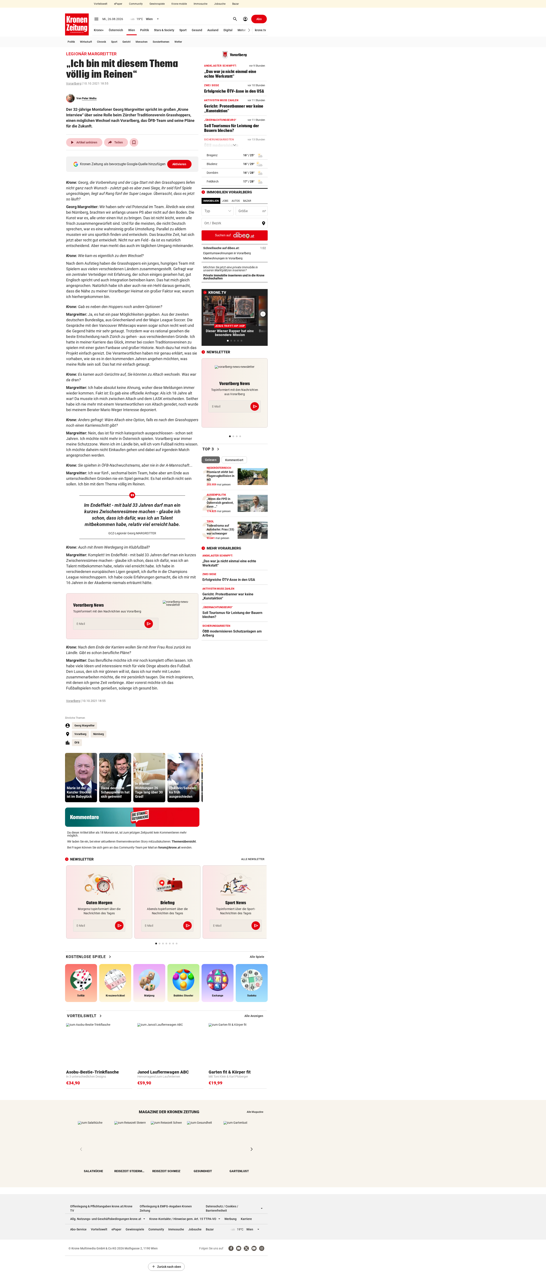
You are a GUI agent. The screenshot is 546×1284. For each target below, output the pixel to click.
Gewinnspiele (157, 3)
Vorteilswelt (100, 3)
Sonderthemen (161, 41)
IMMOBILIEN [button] (211, 200)
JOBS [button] (225, 200)
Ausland (212, 30)
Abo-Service (78, 1229)
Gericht (126, 41)
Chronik (101, 41)
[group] (81, 777)
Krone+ (99, 30)
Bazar (235, 3)
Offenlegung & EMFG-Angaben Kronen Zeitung (166, 1208)
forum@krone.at (169, 847)
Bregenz (212, 155)
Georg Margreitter (84, 725)
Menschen (142, 41)
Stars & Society (164, 30)
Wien (131, 30)
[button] (249, 30)
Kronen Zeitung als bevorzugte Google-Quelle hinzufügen (133, 164)
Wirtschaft (86, 41)
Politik (144, 30)
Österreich (116, 30)
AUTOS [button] (236, 200)
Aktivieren (179, 164)
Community (136, 3)
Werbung (230, 1219)
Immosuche (200, 3)
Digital (228, 30)
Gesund (197, 30)
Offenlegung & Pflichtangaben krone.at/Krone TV (101, 1208)
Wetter (178, 41)
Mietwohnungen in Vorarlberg (234, 258)
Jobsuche (219, 3)
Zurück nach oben (166, 1266)
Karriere (246, 1219)
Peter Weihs (89, 98)
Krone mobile (179, 3)
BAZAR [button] (247, 200)
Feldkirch (213, 181)
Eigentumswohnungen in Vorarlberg (234, 253)
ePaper (118, 3)
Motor (242, 30)
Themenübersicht (184, 841)
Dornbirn (212, 172)
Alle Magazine (255, 1111)
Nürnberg (98, 734)
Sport (183, 30)
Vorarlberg (73, 83)
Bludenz (212, 164)
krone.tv (260, 30)
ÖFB (76, 742)
